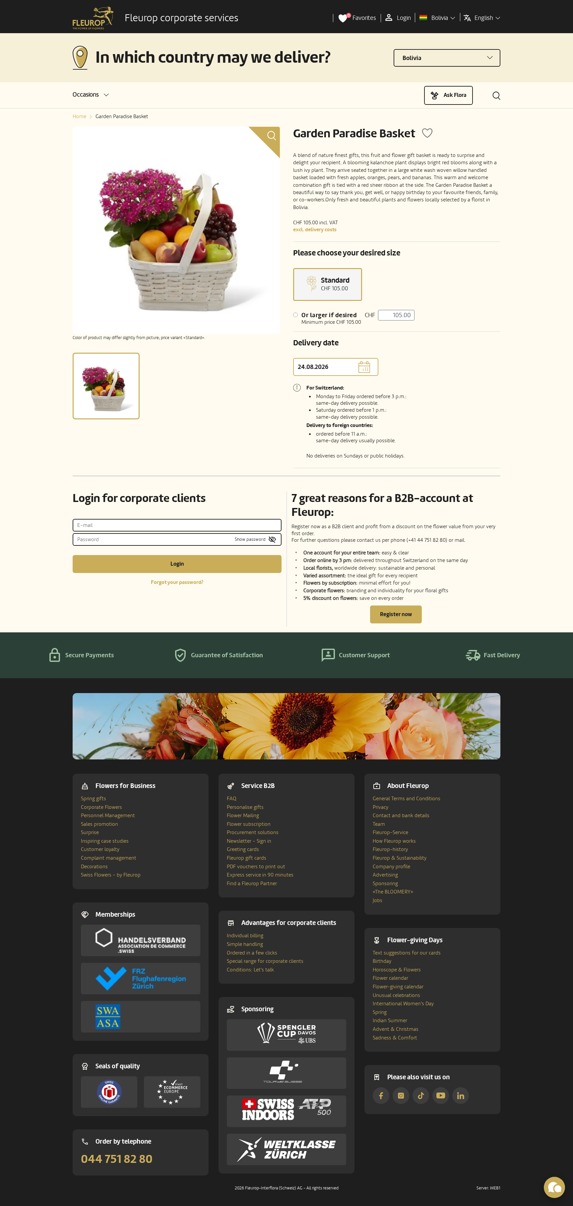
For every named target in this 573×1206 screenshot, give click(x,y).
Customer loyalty (100, 849)
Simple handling (245, 944)
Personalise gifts (245, 807)
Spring (380, 1012)
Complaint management (108, 858)
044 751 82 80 (117, 1159)
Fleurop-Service (390, 832)
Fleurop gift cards (246, 858)
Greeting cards (243, 849)
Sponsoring (385, 884)
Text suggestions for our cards (407, 953)
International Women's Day (403, 1004)
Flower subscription (249, 824)
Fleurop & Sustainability (399, 858)
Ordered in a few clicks (252, 953)
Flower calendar (390, 978)
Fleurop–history (390, 849)
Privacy (380, 807)
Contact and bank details (401, 815)
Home (79, 116)
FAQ (231, 799)
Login (177, 563)
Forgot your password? (177, 582)
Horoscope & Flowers (397, 970)
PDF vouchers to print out (256, 867)
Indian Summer (390, 1021)
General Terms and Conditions (406, 799)
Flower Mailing (243, 815)
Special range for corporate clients (265, 961)
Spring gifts (93, 799)
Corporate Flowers (101, 807)
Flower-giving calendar (398, 987)
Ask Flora (455, 95)
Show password (250, 539)
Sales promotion (99, 824)
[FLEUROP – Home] (93, 18)
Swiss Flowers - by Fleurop (111, 875)
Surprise (90, 832)
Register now (396, 614)
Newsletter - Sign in (249, 841)
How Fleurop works (394, 841)
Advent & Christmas (395, 1029)
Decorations (94, 867)
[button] (91, 95)
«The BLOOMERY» (393, 892)
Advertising (385, 875)
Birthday (382, 961)
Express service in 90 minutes (260, 875)
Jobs (377, 900)
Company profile (391, 867)
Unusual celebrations (396, 995)
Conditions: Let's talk (250, 970)
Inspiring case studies (105, 841)
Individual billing (245, 936)
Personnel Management (108, 815)
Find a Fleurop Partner (252, 884)
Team (379, 824)
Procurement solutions (253, 832)
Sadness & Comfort (395, 1038)
